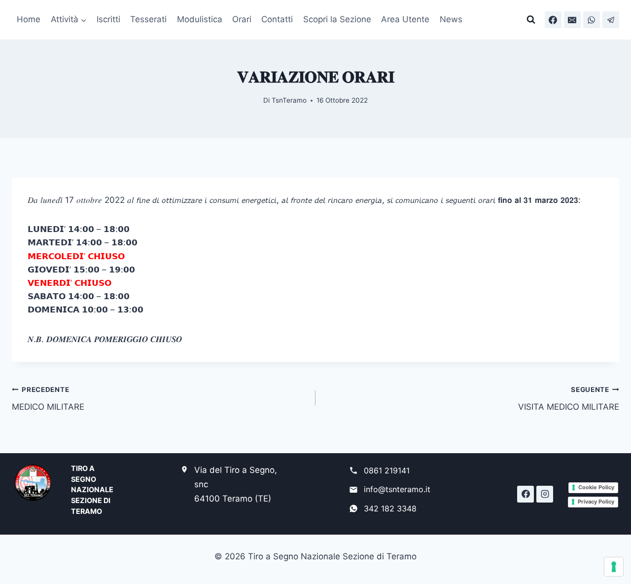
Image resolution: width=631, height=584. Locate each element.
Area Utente (405, 19)
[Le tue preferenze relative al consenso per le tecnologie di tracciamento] (613, 566)
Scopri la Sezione (337, 19)
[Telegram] (610, 19)
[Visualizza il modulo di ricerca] (531, 20)
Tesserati (148, 19)
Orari (241, 19)
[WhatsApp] (591, 19)
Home (28, 19)
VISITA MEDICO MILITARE (568, 399)
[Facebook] (553, 19)
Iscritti (108, 19)
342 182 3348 (390, 508)
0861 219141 (387, 470)
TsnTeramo (289, 100)
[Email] (572, 19)
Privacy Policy (596, 501)
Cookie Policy (596, 487)
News (451, 19)
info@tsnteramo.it (397, 489)
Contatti (277, 19)
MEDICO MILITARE (48, 399)
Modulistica (199, 19)
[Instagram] (544, 494)
